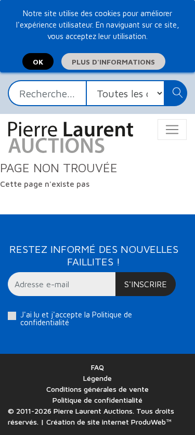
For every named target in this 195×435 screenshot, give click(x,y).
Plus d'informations (113, 61)
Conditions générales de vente (97, 389)
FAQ (97, 367)
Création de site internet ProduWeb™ (109, 421)
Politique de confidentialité (97, 399)
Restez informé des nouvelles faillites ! (93, 255)
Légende (97, 378)
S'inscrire (145, 284)
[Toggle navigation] (172, 129)
